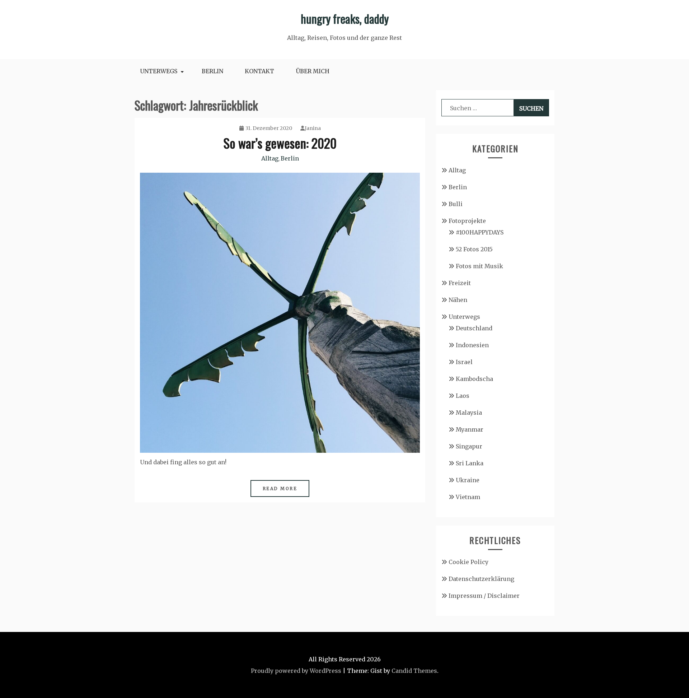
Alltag (269, 158)
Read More (280, 488)
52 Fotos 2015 (474, 249)
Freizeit (460, 283)
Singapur (469, 446)
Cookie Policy (468, 562)
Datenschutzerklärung (481, 578)
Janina (313, 128)
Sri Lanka (469, 463)
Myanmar (469, 429)
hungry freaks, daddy (345, 18)
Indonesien (472, 345)
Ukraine (467, 480)
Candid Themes (414, 670)
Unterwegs (158, 71)
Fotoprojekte (467, 220)
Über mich (312, 71)
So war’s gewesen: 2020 (280, 142)
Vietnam (468, 497)
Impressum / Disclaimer (484, 595)
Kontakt (259, 71)
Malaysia (469, 412)
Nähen (458, 299)
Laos (462, 395)
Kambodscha (474, 378)
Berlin (212, 71)
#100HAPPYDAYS (479, 232)
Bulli (456, 204)
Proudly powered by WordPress (296, 670)
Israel (464, 362)
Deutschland (474, 328)
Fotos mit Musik (479, 266)
